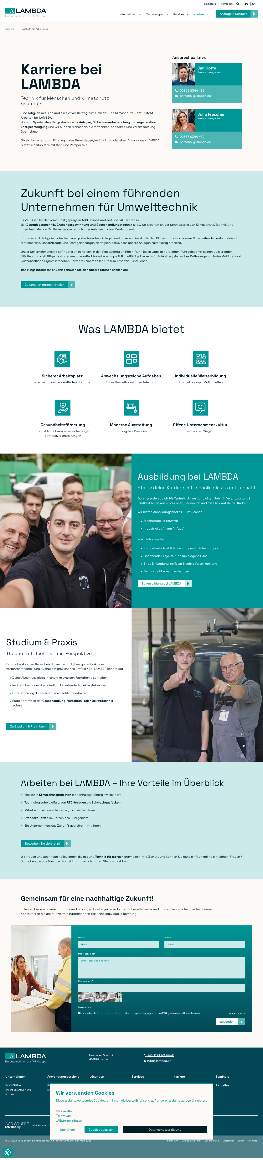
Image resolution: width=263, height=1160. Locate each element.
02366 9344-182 (192, 137)
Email (167, 937)
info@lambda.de (159, 1061)
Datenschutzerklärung (165, 1130)
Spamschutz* (85, 981)
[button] (237, 4)
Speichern (67, 1130)
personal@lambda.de (195, 96)
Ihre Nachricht (86, 953)
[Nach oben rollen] (255, 1152)
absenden (227, 1022)
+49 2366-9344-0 (160, 1055)
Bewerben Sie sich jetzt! (42, 843)
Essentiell (66, 1111)
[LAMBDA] (25, 11)
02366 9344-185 (192, 91)
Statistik (65, 1116)
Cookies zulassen (101, 1130)
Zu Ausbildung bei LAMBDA (161, 583)
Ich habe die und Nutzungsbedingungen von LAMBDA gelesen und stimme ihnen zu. (141, 1013)
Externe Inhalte (70, 1121)
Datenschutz (86, 1007)
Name (81, 937)
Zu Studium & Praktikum (28, 726)
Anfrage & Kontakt (233, 14)
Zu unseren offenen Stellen (44, 285)
